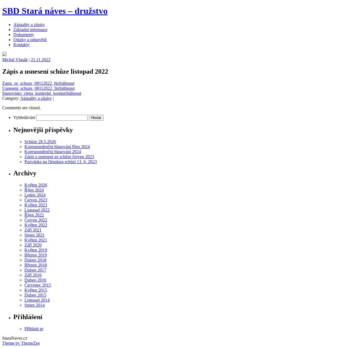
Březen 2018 (35, 265)
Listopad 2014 (37, 300)
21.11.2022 (40, 59)
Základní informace (30, 29)
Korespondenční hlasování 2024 (52, 151)
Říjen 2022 (34, 215)
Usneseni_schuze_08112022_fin (30, 88)
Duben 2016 (35, 280)
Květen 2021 (35, 240)
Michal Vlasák (15, 59)
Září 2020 (33, 245)
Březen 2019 (35, 255)
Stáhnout (66, 83)
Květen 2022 (35, 225)
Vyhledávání (24, 117)
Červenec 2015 (37, 285)
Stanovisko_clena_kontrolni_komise (34, 93)
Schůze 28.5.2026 (40, 141)
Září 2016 (33, 275)
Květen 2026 (35, 185)
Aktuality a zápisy (29, 24)
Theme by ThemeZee (21, 343)
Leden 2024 (34, 195)
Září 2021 (33, 230)
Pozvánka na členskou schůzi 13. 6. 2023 (60, 161)
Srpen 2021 (34, 235)
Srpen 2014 (34, 305)
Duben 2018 (35, 260)
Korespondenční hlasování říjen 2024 (57, 146)
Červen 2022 (35, 220)
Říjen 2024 (34, 190)
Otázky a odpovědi (30, 39)
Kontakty (21, 44)
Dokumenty (23, 34)
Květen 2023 (35, 205)
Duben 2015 (35, 295)
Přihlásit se (33, 328)
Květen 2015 (35, 290)
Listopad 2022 (37, 210)
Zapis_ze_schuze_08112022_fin (30, 83)
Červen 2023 (35, 200)
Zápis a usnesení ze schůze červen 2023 (59, 156)
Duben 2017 (35, 270)
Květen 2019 (35, 250)
